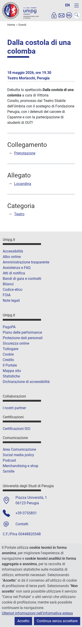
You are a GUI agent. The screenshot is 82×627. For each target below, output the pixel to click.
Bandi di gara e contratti (22, 278)
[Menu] (76, 5)
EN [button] (67, 5)
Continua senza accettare (57, 621)
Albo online (12, 257)
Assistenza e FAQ (17, 267)
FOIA (6, 295)
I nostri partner (14, 408)
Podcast (9, 460)
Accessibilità (13, 251)
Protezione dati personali (23, 338)
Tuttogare (10, 349)
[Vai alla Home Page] (20, 10)
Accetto (23, 621)
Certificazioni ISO (16, 429)
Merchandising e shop (20, 466)
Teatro (19, 214)
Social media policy (18, 455)
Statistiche (11, 376)
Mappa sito (12, 371)
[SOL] (69, 15)
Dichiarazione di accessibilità (26, 382)
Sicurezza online (16, 343)
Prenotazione (24, 153)
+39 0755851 (26, 513)
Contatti (21, 524)
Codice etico (12, 289)
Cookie (8, 354)
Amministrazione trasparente (26, 262)
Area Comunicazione (19, 449)
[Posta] (61, 15)
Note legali (11, 300)
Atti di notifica (14, 273)
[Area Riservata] (54, 15)
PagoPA (9, 327)
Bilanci (8, 284)
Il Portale (10, 365)
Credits (8, 360)
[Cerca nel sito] (77, 15)
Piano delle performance (22, 332)
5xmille (8, 471)
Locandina (22, 184)
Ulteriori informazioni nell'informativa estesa (37, 613)
